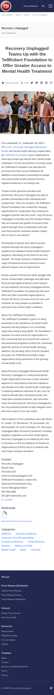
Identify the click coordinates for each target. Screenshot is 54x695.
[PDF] (46, 82)
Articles (4, 644)
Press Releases (7, 15)
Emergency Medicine (12, 542)
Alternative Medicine (26, 534)
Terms (4, 671)
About (4, 658)
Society (18, 15)
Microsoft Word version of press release (16, 521)
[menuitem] (43, 6)
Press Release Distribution (13, 599)
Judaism (27, 15)
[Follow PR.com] (51, 688)
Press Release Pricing (11, 595)
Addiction (6, 534)
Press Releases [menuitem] (31, 6)
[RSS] (22, 82)
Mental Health (8, 550)
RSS (26, 83)
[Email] (51, 82)
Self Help (35, 550)
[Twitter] (31, 82)
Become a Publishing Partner (14, 666)
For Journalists (8, 640)
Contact (9, 500)
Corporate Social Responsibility (17, 538)
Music (23, 550)
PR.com (6, 147)
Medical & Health (23, 546)
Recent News (7, 631)
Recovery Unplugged (39, 15)
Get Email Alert (12, 83)
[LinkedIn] (41, 82)
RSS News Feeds (9, 635)
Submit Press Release (11, 591)
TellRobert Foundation (16, 155)
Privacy (4, 675)
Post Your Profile (9, 617)
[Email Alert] (3, 82)
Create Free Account (10, 613)
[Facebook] (36, 82)
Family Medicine (36, 542)
